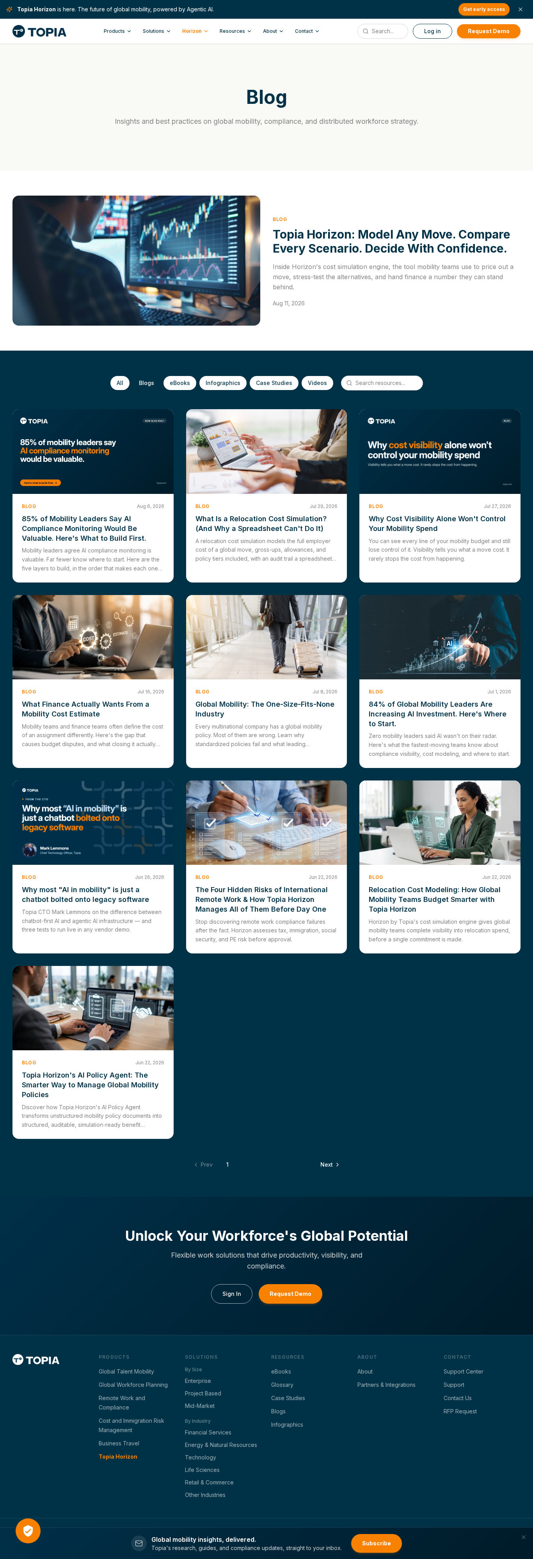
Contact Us (458, 1398)
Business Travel (119, 1443)
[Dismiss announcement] (520, 9)
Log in (432, 31)
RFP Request (460, 1411)
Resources (232, 31)
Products (114, 31)
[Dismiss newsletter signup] (523, 1537)
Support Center (463, 1371)
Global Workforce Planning (133, 1384)
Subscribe (376, 1543)
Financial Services (208, 1432)
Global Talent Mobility (126, 1371)
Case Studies (274, 383)
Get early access (484, 9)
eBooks (180, 383)
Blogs (146, 383)
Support (454, 1384)
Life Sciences (202, 1469)
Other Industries (205, 1494)
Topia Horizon (118, 1456)
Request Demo (489, 31)
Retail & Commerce (209, 1482)
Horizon (192, 31)
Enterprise (198, 1380)
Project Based (203, 1393)
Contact (304, 31)
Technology (200, 1457)
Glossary (282, 1384)
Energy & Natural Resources (221, 1444)
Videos (317, 383)
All (120, 383)
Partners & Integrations (386, 1384)
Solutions (153, 31)
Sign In (231, 1293)
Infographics (223, 383)
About (270, 31)
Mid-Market (200, 1405)
